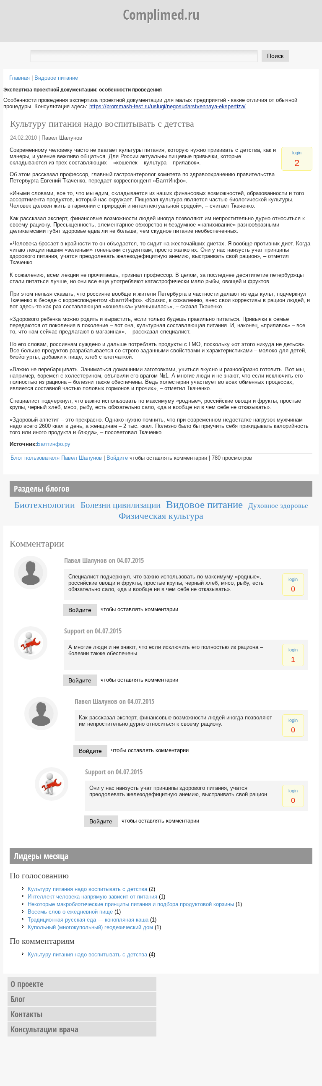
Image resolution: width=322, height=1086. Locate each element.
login (296, 152)
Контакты (26, 1014)
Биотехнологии (44, 505)
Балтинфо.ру (53, 444)
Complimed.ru (161, 14)
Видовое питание (56, 78)
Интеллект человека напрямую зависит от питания (92, 896)
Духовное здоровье (278, 506)
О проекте (27, 984)
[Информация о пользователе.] (30, 587)
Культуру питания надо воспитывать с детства (87, 889)
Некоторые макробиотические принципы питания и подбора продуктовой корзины (131, 904)
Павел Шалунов (62, 138)
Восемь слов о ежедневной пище (70, 912)
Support (74, 630)
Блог (17, 999)
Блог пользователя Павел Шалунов (56, 458)
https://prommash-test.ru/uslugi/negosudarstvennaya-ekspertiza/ (167, 106)
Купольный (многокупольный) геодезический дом (90, 927)
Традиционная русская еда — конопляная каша (88, 920)
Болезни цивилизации (120, 505)
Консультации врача (44, 1029)
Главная (19, 78)
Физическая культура (161, 515)
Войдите (117, 458)
